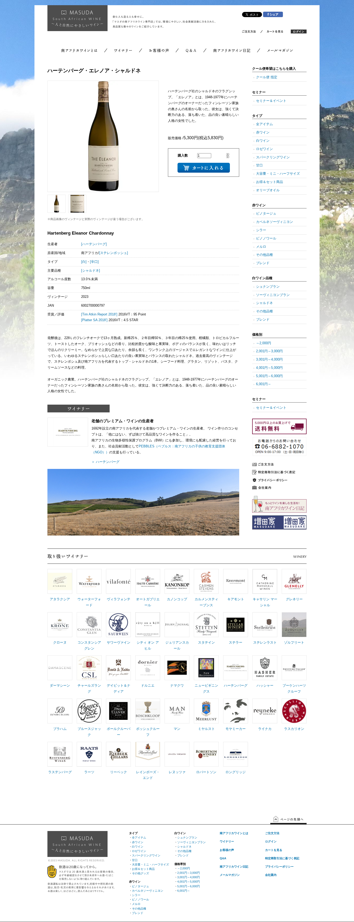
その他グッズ (140, 873)
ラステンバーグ (60, 772)
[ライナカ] (265, 722)
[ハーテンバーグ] (94, 244)
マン (177, 729)
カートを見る (273, 849)
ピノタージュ (266, 213)
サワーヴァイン (118, 642)
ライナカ (265, 729)
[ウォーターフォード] (89, 592)
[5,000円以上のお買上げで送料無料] (279, 433)
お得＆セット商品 (269, 182)
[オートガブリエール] (148, 592)
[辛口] (94, 262)
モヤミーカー (235, 729)
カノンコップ (177, 599)
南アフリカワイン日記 (234, 866)
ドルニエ (147, 685)
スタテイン (206, 642)
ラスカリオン (294, 729)
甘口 (259, 165)
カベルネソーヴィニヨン (274, 222)
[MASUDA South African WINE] (77, 856)
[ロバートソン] (206, 765)
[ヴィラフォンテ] (118, 592)
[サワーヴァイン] (118, 636)
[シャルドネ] (90, 270)
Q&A (223, 858)
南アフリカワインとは (234, 833)
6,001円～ (263, 384)
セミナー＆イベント (271, 101)
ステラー (235, 642)
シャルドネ (264, 303)
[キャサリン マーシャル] (265, 592)
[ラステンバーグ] (60, 765)
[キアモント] (235, 592)
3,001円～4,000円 (269, 359)
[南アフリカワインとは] (83, 51)
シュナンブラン (268, 286)
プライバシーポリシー (279, 866)
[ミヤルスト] (206, 722)
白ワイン (263, 141)
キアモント (235, 599)
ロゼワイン (264, 149)
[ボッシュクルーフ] (148, 722)
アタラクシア (60, 599)
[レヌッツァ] (177, 765)
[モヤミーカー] (235, 722)
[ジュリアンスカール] (177, 636)
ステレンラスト (265, 642)
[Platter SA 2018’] (94, 320)
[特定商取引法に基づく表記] (279, 473)
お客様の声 (227, 849)
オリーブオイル (268, 190)
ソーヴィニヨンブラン (273, 295)
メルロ (261, 247)
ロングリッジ (235, 772)
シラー (261, 230)
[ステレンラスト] (265, 636)
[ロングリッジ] (235, 765)
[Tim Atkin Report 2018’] (99, 314)
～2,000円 (263, 343)
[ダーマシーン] (60, 679)
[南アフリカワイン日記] (232, 51)
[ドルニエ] (148, 679)
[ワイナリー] (123, 51)
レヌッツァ (177, 772)
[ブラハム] (60, 722)
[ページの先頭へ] (288, 823)
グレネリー (294, 599)
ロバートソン (206, 772)
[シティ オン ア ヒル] (148, 636)
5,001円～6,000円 (269, 376)
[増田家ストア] (279, 528)
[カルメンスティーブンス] (206, 592)
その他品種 (264, 255)
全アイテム (264, 124)
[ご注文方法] (251, 32)
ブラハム (60, 729)
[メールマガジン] (276, 51)
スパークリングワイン (273, 157)
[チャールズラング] (89, 679)
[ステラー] (235, 636)
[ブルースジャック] (89, 722)
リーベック (118, 772)
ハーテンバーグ (235, 685)
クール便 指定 (266, 77)
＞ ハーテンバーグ (105, 462)
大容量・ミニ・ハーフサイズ (278, 173)
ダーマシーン (60, 685)
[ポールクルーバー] (118, 722)
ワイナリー (227, 841)
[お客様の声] (159, 51)
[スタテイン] (206, 636)
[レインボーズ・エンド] (148, 765)
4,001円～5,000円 (269, 368)
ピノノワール (266, 238)
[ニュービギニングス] (206, 679)
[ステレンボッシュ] (113, 253)
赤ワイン (263, 132)
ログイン (271, 841)
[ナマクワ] (177, 679)
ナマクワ (177, 685)
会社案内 (271, 874)
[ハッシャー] (265, 679)
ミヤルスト (206, 729)
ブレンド (263, 263)
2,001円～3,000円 (269, 351)
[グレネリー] (294, 592)
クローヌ (60, 642)
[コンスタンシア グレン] (89, 636)
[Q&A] (191, 51)
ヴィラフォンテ (118, 599)
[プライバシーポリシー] (279, 481)
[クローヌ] (60, 636)
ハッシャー (265, 685)
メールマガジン (230, 874)
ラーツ (89, 772)
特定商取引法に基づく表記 (282, 858)
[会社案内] (279, 488)
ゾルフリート (294, 642)
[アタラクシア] (60, 592)
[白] (84, 262)
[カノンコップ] (177, 592)
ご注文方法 (272, 833)
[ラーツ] (89, 765)
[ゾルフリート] (294, 636)
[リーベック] (118, 765)
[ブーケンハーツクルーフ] (294, 679)
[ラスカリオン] (294, 722)
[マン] (177, 722)
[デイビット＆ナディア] (118, 679)
